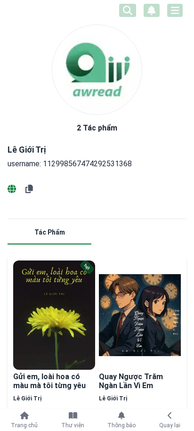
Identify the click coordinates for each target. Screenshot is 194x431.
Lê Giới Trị (27, 398)
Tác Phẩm (49, 232)
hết (87, 267)
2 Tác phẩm (97, 127)
